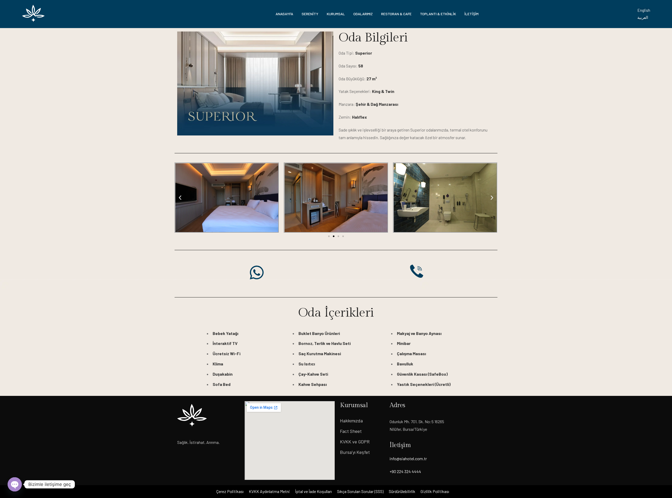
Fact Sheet (351, 431)
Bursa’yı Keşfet (355, 452)
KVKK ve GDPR (355, 441)
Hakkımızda (351, 420)
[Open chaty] (15, 484)
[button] (180, 198)
